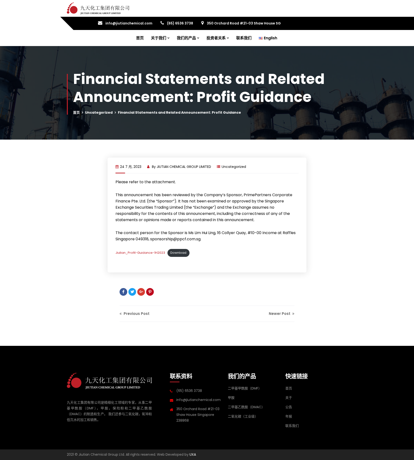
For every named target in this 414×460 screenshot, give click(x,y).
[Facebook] (123, 292)
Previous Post (136, 313)
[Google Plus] (141, 292)
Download (178, 253)
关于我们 (158, 38)
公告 (288, 407)
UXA (193, 454)
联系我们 (244, 38)
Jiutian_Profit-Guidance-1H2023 (140, 253)
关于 (288, 397)
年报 (288, 416)
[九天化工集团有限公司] (98, 8)
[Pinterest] (150, 292)
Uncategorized (99, 112)
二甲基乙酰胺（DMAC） (246, 407)
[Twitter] (132, 292)
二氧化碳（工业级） (243, 416)
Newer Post (280, 313)
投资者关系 (216, 38)
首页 (140, 38)
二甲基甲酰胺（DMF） (245, 388)
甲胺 (231, 397)
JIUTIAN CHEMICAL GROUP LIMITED (184, 166)
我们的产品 (186, 38)
